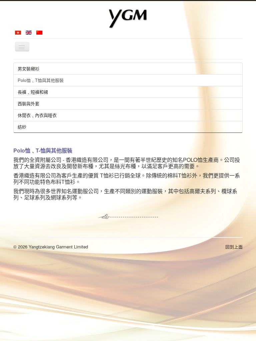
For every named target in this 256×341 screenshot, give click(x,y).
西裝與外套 (28, 103)
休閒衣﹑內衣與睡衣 (37, 115)
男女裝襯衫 (28, 68)
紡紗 (22, 127)
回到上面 (234, 246)
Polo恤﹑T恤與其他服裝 (41, 80)
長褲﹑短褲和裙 (33, 92)
